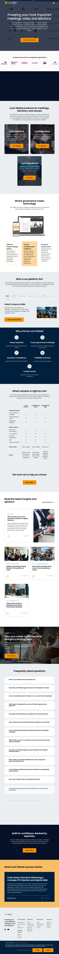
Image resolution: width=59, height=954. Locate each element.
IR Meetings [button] (30, 924)
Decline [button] (48, 950)
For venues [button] (29, 178)
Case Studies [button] (40, 924)
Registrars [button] (30, 929)
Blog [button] (38, 922)
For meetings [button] (16, 146)
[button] (14, 3)
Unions (30, 296)
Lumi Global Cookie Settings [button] (24, 950)
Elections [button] (29, 931)
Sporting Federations (45, 296)
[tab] (29, 680)
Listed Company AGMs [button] (14, 319)
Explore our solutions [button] (29, 40)
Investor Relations (13, 296)
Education (36, 296)
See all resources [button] (47, 502)
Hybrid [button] (19, 934)
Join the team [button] (11, 656)
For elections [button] (42, 146)
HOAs (51, 296)
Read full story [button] (11, 898)
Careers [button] (49, 926)
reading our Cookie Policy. (21, 943)
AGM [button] (28, 922)
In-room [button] (19, 937)
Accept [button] (37, 950)
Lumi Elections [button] (21, 924)
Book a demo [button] (29, 482)
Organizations (22, 296)
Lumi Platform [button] (21, 922)
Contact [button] (49, 927)
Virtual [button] (19, 936)
